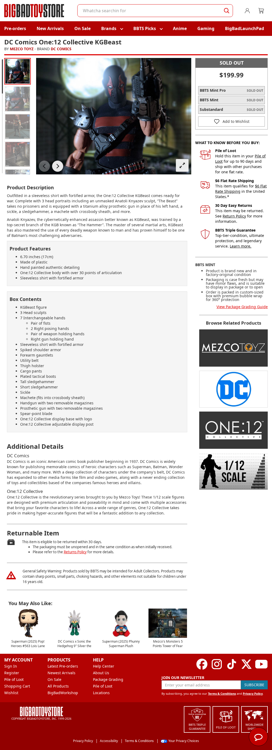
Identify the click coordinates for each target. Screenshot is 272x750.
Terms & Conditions (222, 693)
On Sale (82, 28)
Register (11, 672)
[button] (44, 166)
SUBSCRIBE (254, 684)
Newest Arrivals (61, 672)
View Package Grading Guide (242, 306)
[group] (17, 71)
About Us (101, 672)
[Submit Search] (226, 10)
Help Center (103, 666)
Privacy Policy (253, 693)
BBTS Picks (144, 28)
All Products (58, 686)
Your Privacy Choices (183, 741)
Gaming (205, 28)
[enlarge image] (182, 165)
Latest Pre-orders (63, 666)
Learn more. (240, 246)
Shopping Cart (17, 686)
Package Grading (108, 679)
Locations (101, 692)
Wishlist (11, 692)
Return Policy (234, 216)
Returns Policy (75, 552)
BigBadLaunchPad (244, 28)
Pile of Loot (14, 679)
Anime (180, 28)
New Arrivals (50, 28)
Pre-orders (15, 28)
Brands (108, 28)
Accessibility (109, 741)
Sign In (10, 666)
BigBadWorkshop (63, 692)
